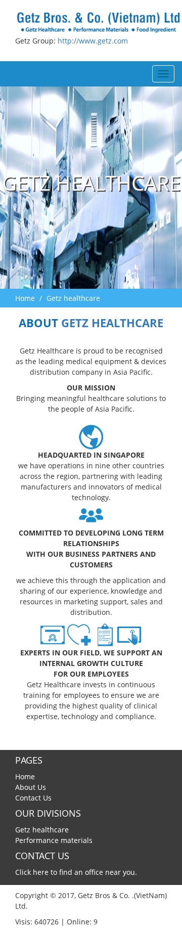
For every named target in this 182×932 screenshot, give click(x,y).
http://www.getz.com (93, 41)
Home (25, 298)
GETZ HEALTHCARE (112, 322)
